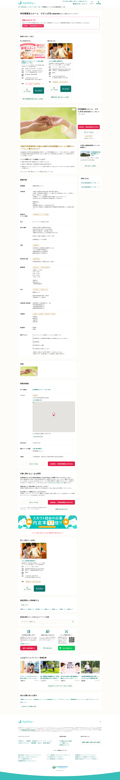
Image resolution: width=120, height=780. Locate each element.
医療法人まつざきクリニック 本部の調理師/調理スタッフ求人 (32, 62)
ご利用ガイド (75, 1)
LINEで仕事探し (66, 1)
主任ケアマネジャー (92, 699)
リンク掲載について (64, 743)
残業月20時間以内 (45, 267)
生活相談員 (37, 699)
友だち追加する (67, 648)
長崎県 (55, 609)
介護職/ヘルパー (26, 699)
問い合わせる (48, 648)
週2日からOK (44, 289)
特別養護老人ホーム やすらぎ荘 (41, 389)
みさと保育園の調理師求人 (56, 61)
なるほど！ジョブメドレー (24, 743)
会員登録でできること (25, 643)
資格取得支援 (36, 259)
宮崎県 (47, 609)
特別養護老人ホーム (38, 214)
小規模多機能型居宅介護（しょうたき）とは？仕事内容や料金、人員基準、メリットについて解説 (90, 677)
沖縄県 (63, 609)
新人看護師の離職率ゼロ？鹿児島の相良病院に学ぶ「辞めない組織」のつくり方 (49, 677)
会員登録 (98, 3)
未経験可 (35, 314)
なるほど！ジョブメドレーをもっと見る (60, 686)
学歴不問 (53, 314)
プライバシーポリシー (56, 482)
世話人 (23, 702)
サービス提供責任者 (50, 699)
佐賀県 (70, 609)
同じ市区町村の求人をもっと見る (33, 99)
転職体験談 (33, 743)
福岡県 (23, 609)
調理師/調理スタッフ (77, 699)
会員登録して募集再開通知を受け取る (33, 26)
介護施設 (46, 214)
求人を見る (38, 90)
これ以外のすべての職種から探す (28, 706)
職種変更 (71, 1)
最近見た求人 (78, 3)
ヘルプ (44, 741)
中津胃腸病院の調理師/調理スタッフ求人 (95, 153)
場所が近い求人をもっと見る (60, 97)
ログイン (92, 3)
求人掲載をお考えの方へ (83, 1)
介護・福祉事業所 (37, 448)
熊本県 (31, 609)
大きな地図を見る (37, 400)
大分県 (24, 605)
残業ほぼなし (36, 267)
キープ (85, 3)
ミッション (49, 741)
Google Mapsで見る (38, 436)
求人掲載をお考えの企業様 (66, 741)
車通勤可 (35, 395)
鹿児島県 (39, 609)
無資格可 (41, 314)
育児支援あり (36, 289)
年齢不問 (47, 314)
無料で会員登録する (29, 648)
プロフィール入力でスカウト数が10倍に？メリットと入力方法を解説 (29, 677)
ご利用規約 (28, 741)
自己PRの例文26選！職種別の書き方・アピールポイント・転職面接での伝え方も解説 (70, 677)
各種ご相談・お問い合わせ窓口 (91, 742)
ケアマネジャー (63, 699)
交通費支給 (35, 245)
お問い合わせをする (61, 509)
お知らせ (40, 743)
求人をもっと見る (90, 166)
